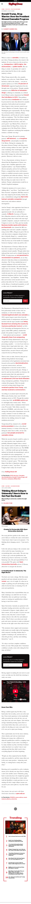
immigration (8, 64)
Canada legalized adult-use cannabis (15, 315)
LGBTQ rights (18, 64)
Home (3, 9)
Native (9, 799)
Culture (7, 486)
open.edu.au (20, 793)
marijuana (15, 99)
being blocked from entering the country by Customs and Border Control (15, 324)
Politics (7, 9)
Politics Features (15, 9)
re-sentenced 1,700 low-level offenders (15, 378)
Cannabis (21, 475)
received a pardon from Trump (12, 387)
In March (10, 214)
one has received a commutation (13, 389)
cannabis (15, 57)
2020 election (14, 475)
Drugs (23, 477)
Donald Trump (16, 477)
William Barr (17, 478)
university (14, 799)
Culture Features (15, 486)
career (4, 581)
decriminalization (21, 363)
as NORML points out (20, 400)
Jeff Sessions (11, 138)
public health (17, 66)
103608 (12, 797)
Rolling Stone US (11, 471)
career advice (19, 797)
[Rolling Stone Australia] (15, 4)
